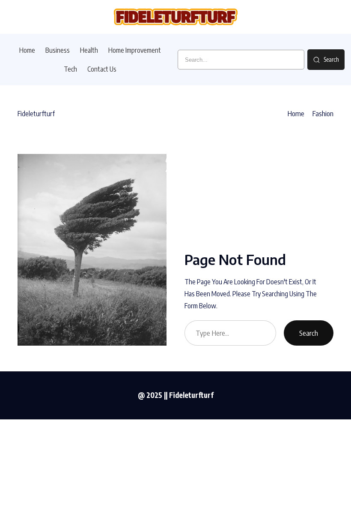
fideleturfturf (36, 113)
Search (308, 332)
